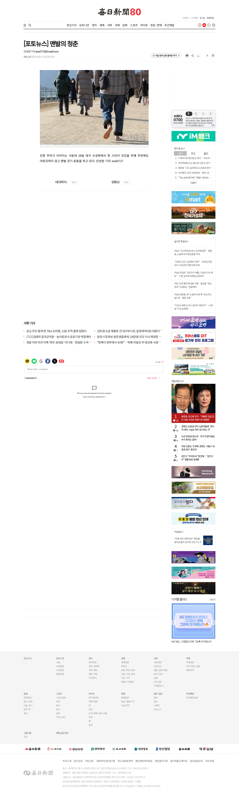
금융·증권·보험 (128, 670)
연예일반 (125, 697)
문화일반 (27, 697)
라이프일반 (93, 697)
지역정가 (92, 678)
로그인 (202, 17)
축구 (58, 705)
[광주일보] (119, 748)
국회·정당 (93, 670)
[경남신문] (76, 748)
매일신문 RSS (62, 733)
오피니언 (84, 25)
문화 (124, 25)
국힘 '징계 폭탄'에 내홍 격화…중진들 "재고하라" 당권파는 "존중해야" (193, 285)
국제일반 (190, 662)
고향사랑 (27, 733)
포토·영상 (158, 693)
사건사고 (157, 666)
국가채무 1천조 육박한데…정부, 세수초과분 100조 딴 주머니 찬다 (207, 172)
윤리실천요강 (196, 761)
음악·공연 (28, 701)
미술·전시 (28, 705)
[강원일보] (54, 749)
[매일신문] (32, 748)
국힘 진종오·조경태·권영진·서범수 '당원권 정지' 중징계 (198, 448)
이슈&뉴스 (178, 532)
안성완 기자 (30, 51)
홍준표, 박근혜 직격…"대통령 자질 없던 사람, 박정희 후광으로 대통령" (197, 418)
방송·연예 (156, 25)
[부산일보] (163, 748)
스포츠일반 (61, 697)
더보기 (212, 599)
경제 (102, 25)
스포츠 (133, 25)
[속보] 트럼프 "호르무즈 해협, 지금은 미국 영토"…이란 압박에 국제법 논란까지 (193, 274)
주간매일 (169, 25)
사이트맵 (209, 761)
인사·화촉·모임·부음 (98, 713)
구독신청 (89, 761)
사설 (58, 662)
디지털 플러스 (179, 599)
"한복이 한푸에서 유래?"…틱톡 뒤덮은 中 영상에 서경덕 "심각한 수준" (137, 342)
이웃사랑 (157, 682)
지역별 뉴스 (159, 686)
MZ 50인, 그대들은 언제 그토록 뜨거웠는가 (182, 641)
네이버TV (66, 182)
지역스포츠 (61, 717)
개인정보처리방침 (143, 761)
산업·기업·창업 (128, 674)
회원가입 (210, 17)
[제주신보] (206, 748)
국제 (117, 25)
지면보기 (185, 17)
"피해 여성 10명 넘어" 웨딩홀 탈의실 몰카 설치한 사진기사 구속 (187, 542)
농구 (58, 709)
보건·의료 (158, 674)
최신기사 (72, 25)
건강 (91, 709)
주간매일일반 (192, 697)
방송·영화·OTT (128, 701)
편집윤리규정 (161, 761)
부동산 (124, 666)
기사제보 (194, 17)
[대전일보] (141, 748)
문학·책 (27, 709)
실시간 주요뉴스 (181, 241)
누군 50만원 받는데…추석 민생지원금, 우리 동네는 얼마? (198, 438)
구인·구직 (125, 678)
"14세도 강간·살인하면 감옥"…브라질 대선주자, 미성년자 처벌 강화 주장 (193, 263)
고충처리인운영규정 (105, 761)
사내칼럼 (60, 666)
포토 (156, 701)
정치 (94, 25)
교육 (156, 678)
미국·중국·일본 (193, 666)
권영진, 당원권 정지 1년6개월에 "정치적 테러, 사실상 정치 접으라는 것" (197, 428)
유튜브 (120, 182)
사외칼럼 (60, 670)
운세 (91, 725)
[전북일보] (184, 748)
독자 (91, 717)
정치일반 (92, 662)
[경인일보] (98, 748)
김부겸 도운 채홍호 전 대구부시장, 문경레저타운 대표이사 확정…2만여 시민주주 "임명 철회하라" (152, 331)
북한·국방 (93, 674)
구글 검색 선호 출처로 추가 (166, 55)
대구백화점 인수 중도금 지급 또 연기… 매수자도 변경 (201, 163)
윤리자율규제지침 (178, 761)
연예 (123, 693)
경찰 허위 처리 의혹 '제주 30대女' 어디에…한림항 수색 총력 (60, 342)
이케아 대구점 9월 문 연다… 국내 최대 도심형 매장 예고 (202, 158)
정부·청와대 (94, 666)
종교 (25, 713)
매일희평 (60, 674)
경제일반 (125, 662)
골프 (58, 713)
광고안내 (78, 761)
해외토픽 (190, 670)
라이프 (144, 25)
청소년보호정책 (125, 761)
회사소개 (67, 761)
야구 (58, 701)
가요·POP (125, 705)
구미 (25, 737)
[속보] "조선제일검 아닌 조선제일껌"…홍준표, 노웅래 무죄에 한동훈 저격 (193, 252)
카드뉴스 (157, 709)
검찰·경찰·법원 (160, 670)
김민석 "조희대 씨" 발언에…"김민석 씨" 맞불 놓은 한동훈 (197, 457)
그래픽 (156, 705)
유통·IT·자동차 (127, 682)
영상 (156, 697)
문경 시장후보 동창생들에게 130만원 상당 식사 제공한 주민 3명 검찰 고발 (138, 336)
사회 (109, 25)
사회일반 (157, 662)
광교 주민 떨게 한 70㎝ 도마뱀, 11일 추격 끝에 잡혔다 (56, 331)
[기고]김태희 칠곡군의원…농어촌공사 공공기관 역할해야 (58, 336)
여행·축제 (93, 701)
